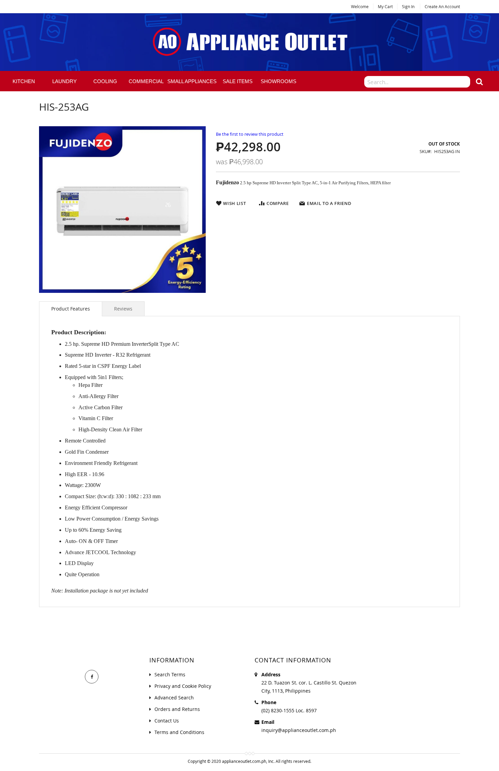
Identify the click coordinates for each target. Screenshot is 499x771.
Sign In (408, 6)
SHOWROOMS (278, 81)
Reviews (123, 308)
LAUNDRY (64, 81)
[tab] (70, 308)
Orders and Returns (177, 709)
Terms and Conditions (179, 732)
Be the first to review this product (249, 134)
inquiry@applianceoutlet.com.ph (298, 730)
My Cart (385, 6)
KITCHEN (24, 81)
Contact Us (166, 720)
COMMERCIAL (146, 81)
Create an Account (442, 6)
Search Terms (169, 674)
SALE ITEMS (238, 81)
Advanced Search (174, 697)
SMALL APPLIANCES (192, 81)
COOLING (105, 81)
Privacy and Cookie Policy (182, 686)
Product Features (70, 308)
